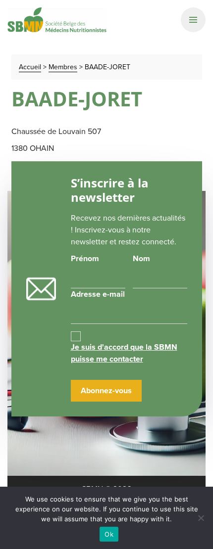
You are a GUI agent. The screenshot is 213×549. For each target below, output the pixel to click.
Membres (63, 67)
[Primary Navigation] (193, 19)
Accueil (30, 67)
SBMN (56, 20)
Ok (109, 534)
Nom (141, 258)
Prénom (85, 258)
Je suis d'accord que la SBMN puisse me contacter (124, 353)
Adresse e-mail (98, 294)
